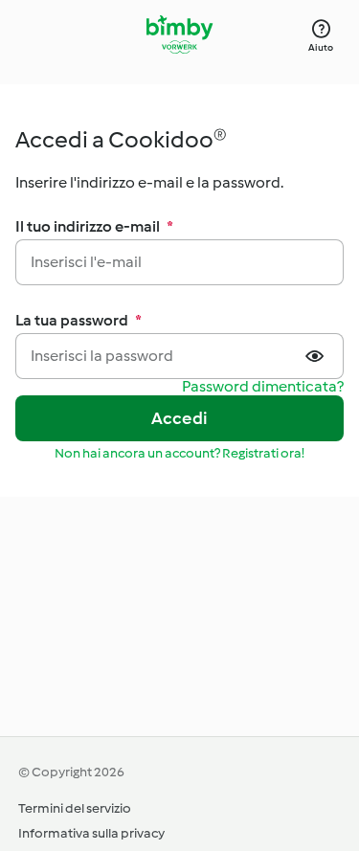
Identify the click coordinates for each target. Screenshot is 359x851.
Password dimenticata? (263, 387)
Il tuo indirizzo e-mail (94, 226)
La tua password (78, 320)
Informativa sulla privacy (91, 833)
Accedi (179, 418)
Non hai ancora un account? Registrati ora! (179, 453)
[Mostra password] (316, 356)
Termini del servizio (74, 808)
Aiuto (320, 47)
